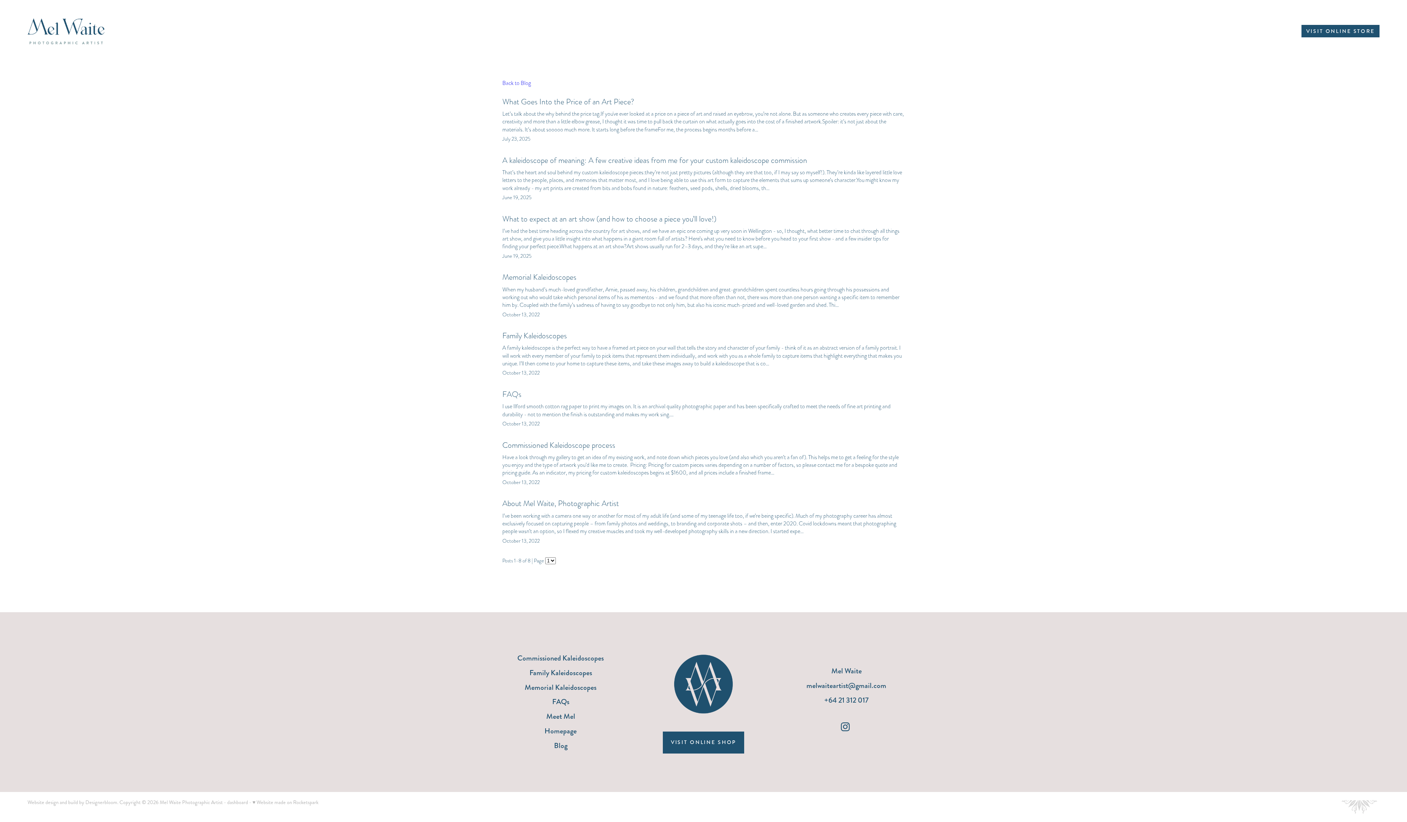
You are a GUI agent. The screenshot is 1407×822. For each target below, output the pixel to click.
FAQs (511, 394)
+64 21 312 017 (846, 700)
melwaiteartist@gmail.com (846, 685)
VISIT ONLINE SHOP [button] (703, 742)
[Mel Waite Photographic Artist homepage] (162, 31)
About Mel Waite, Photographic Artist (560, 503)
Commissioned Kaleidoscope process (558, 445)
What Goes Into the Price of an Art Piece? (568, 101)
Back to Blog (516, 83)
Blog (561, 745)
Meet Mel (560, 716)
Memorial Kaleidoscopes (539, 277)
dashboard (237, 802)
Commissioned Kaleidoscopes (560, 658)
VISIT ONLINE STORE (1340, 31)
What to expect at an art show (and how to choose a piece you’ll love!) (609, 218)
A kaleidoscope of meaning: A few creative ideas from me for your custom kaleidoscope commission (654, 160)
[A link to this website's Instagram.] (845, 726)
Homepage (560, 731)
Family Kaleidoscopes (534, 335)
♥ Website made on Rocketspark (285, 802)
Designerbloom (101, 802)
